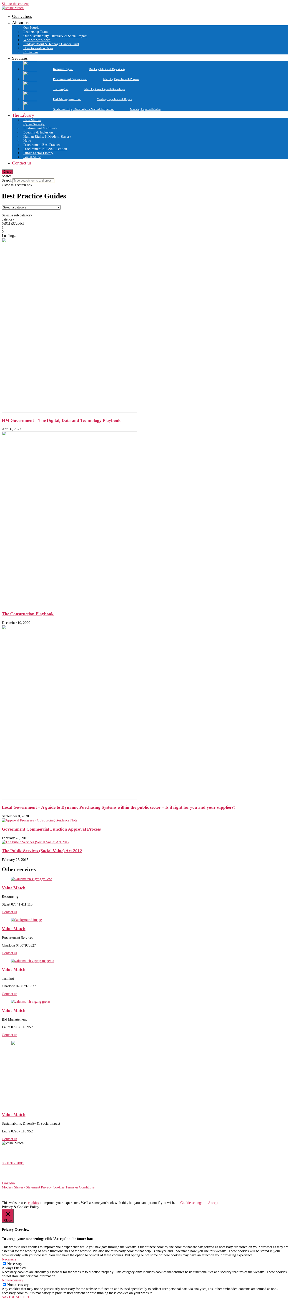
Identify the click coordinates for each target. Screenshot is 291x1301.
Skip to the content (15, 4)
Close (7, 171)
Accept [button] (213, 1203)
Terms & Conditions (80, 1187)
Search (7, 180)
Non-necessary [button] (12, 1280)
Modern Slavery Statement (21, 1187)
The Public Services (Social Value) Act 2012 (42, 850)
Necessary (14, 1264)
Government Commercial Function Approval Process (51, 829)
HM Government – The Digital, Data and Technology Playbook (61, 420)
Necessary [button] (9, 1259)
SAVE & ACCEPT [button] (16, 1297)
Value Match (13, 887)
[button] (145, 176)
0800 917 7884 (13, 1163)
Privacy (46, 1187)
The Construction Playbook (28, 613)
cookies (33, 1203)
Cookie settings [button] (191, 1203)
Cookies (59, 1187)
